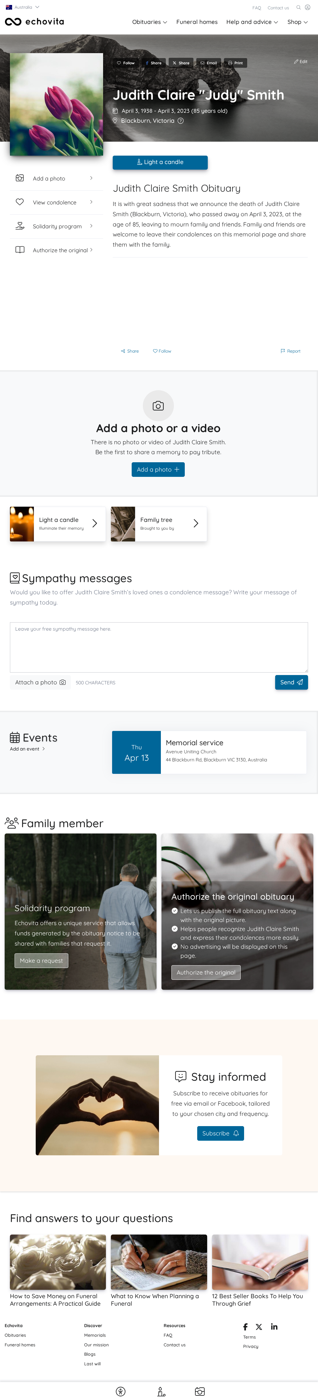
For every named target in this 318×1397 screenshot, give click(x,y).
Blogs (90, 1354)
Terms (249, 1337)
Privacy (250, 1346)
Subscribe (216, 1133)
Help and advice (249, 21)
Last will (92, 1364)
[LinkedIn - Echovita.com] (274, 1328)
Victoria (164, 120)
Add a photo (154, 469)
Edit (302, 61)
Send (287, 682)
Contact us (278, 8)
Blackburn (135, 120)
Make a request (41, 960)
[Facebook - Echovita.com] (245, 1328)
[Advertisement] (210, 301)
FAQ (256, 8)
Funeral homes (197, 21)
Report (294, 351)
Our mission (96, 1345)
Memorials (95, 1335)
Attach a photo (36, 682)
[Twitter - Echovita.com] (258, 1328)
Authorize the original (206, 972)
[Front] (34, 22)
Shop (295, 21)
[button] (23, 7)
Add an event (24, 749)
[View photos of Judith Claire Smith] (56, 104)
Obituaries (146, 21)
